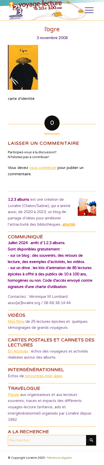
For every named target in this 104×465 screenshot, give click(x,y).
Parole (13, 394)
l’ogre (52, 29)
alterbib (68, 224)
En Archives (18, 351)
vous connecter (43, 167)
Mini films (16, 321)
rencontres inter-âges (43, 376)
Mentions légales (59, 457)
